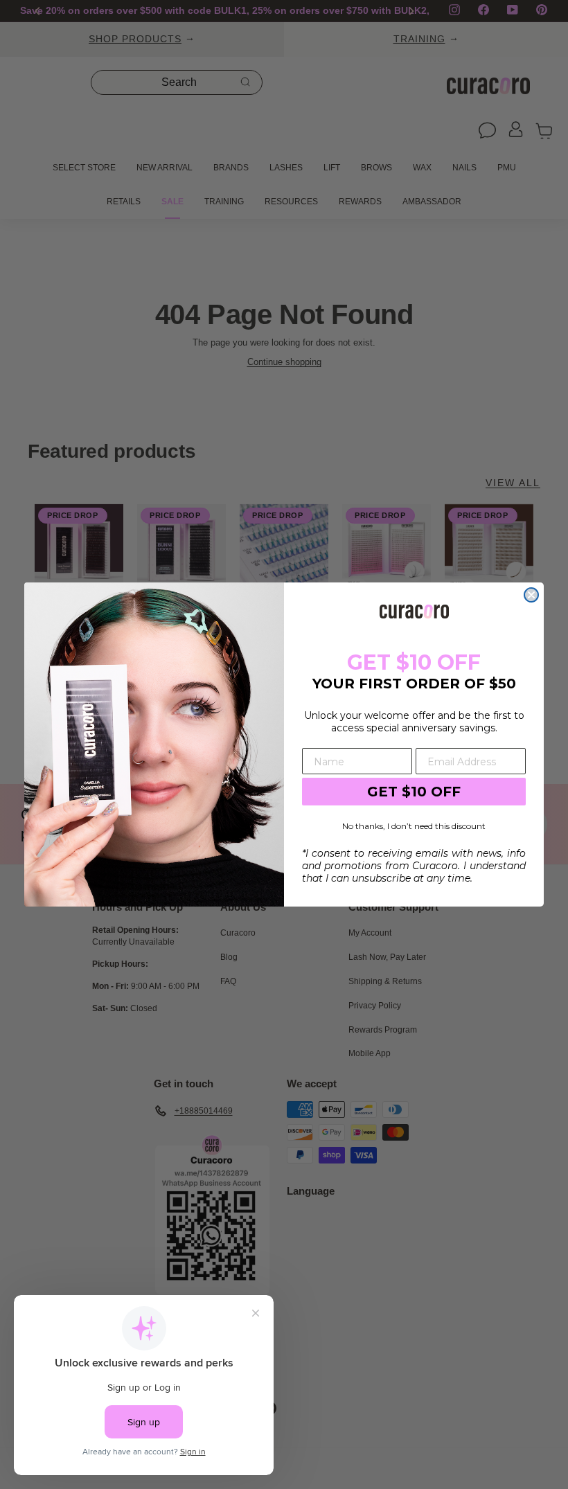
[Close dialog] (531, 595)
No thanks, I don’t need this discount (414, 826)
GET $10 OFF (414, 791)
